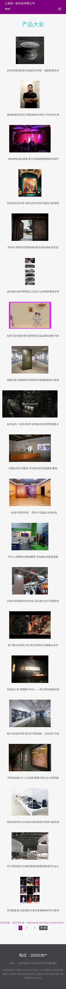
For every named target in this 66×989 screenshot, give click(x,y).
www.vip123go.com (32, 970)
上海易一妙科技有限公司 (21, 974)
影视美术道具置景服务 (48, 974)
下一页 (43, 928)
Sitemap (37, 978)
